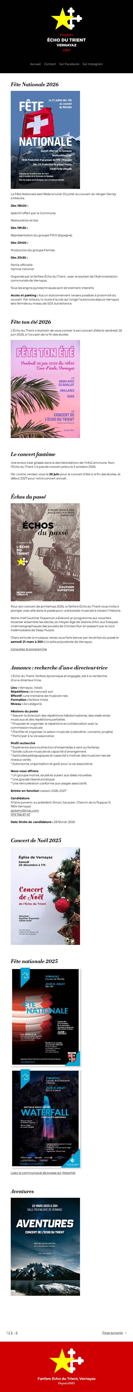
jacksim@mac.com (25, 810)
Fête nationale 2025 (34, 961)
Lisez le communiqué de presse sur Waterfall (43, 1173)
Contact (50, 64)
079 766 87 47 (20, 814)
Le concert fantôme (33, 454)
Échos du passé (28, 497)
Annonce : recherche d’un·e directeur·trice (59, 668)
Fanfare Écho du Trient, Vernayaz (66, 1379)
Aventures (22, 1191)
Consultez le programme (29, 649)
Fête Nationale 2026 (35, 85)
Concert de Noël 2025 (36, 841)
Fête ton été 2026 (31, 322)
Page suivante (114, 1333)
